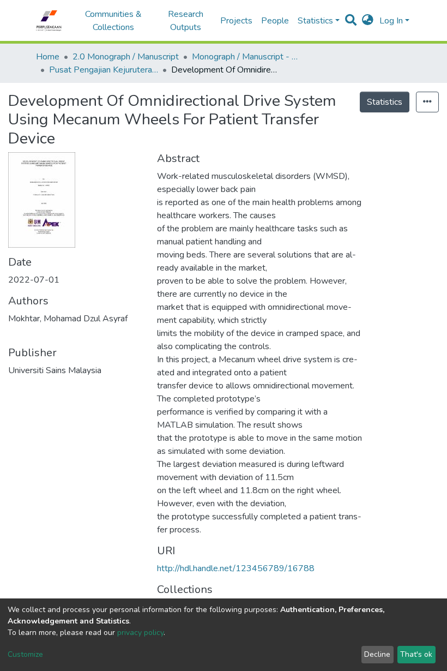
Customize (25, 654)
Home (47, 57)
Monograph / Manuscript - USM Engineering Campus (246, 57)
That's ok (416, 654)
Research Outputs (185, 20)
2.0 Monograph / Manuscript (126, 57)
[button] (367, 20)
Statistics (384, 102)
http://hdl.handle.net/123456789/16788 (236, 568)
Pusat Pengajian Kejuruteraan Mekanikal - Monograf (103, 70)
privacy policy (140, 632)
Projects (236, 21)
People (275, 21)
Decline (377, 654)
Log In (391, 21)
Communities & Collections (113, 20)
